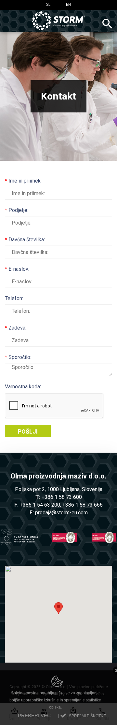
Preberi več (34, 715)
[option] (58, 96)
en (68, 4)
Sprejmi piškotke (87, 716)
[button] (58, 608)
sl (48, 4)
